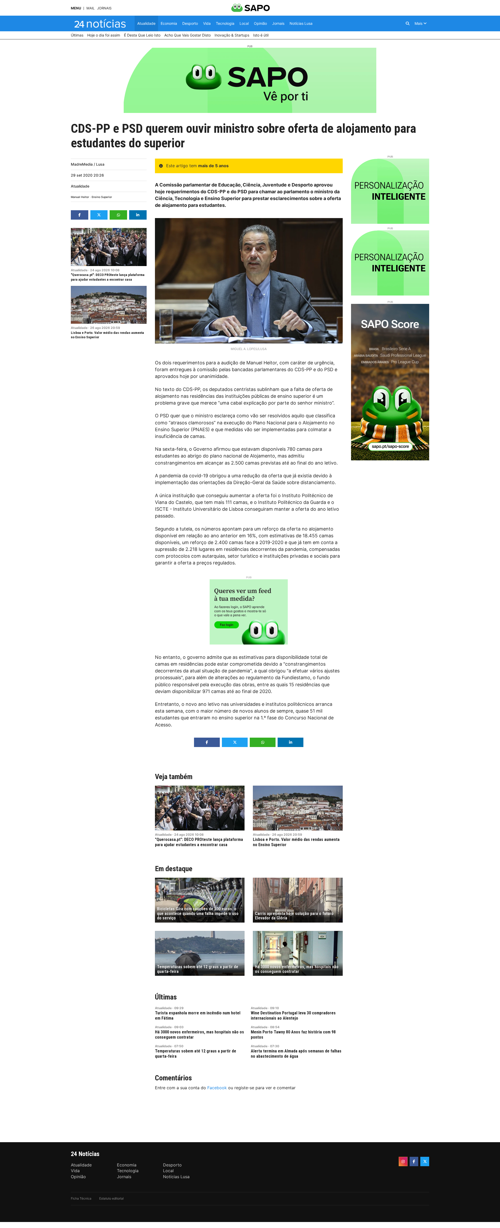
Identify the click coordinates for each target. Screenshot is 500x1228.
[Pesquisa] (407, 23)
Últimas (166, 997)
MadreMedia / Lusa (87, 164)
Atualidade (80, 186)
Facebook (217, 1087)
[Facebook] (414, 1161)
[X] (424, 1161)
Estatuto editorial (111, 1198)
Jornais (104, 8)
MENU (76, 8)
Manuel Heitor (80, 197)
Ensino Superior (102, 197)
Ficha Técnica (81, 1198)
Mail (90, 8)
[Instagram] (403, 1161)
